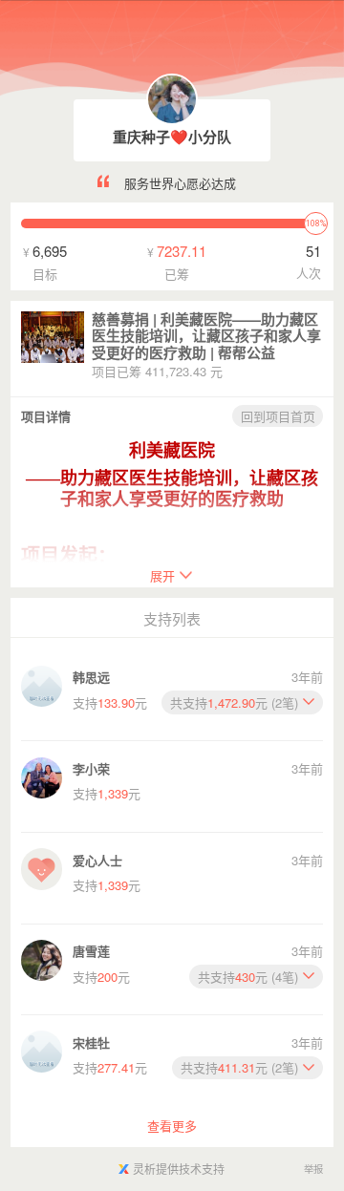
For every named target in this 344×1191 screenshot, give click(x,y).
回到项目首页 (278, 416)
